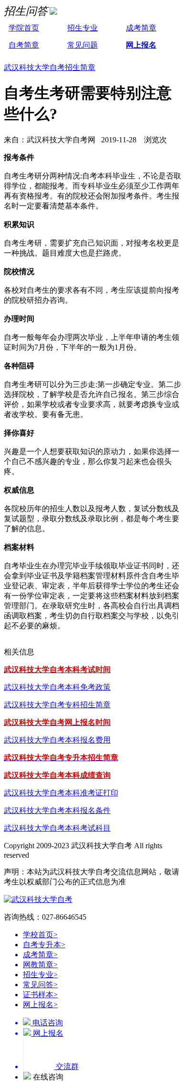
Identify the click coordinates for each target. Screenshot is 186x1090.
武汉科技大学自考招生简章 (49, 67)
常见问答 (40, 985)
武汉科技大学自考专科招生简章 (57, 705)
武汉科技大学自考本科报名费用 (57, 740)
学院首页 (24, 28)
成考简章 (141, 28)
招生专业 (82, 28)
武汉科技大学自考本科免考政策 (57, 687)
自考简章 (24, 45)
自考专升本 (44, 945)
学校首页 (40, 935)
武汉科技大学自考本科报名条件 (57, 810)
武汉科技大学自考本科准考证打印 (61, 793)
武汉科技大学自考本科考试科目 (57, 828)
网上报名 (141, 45)
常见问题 (82, 45)
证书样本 (40, 995)
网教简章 (40, 965)
